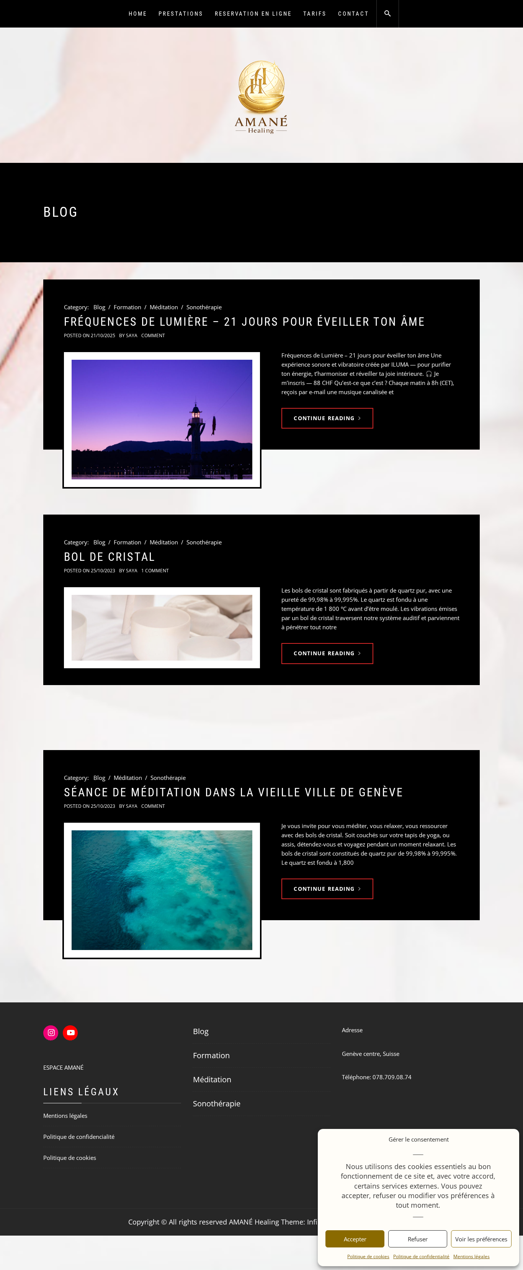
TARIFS (315, 13)
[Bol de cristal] (162, 628)
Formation (127, 307)
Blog (99, 307)
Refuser (418, 1239)
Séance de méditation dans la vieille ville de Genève (234, 792)
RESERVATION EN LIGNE (253, 13)
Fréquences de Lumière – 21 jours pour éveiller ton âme (244, 321)
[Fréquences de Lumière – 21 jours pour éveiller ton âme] (162, 420)
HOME (138, 13)
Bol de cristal (109, 557)
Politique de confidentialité (421, 1256)
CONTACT (353, 13)
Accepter (355, 1239)
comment (153, 335)
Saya (131, 335)
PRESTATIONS (181, 13)
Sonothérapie (204, 307)
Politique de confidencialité (78, 1136)
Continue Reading (324, 418)
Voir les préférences (481, 1239)
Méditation (164, 307)
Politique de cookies (368, 1256)
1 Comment (155, 570)
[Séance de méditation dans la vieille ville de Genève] (162, 890)
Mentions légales (471, 1256)
